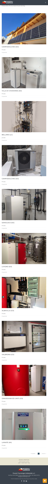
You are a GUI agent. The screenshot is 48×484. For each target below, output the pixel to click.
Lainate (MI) (7, 442)
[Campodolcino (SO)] (24, 28)
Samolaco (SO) (8, 223)
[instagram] (24, 481)
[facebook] (21, 481)
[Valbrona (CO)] (24, 336)
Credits (36, 478)
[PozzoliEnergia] (7, 1)
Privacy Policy (31, 478)
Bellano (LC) (7, 135)
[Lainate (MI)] (24, 424)
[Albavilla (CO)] (24, 292)
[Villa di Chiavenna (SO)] (24, 72)
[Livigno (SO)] (24, 248)
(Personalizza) (26, 478)
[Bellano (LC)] (24, 116)
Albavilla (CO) (8, 310)
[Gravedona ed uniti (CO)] (24, 380)
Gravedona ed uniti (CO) (12, 398)
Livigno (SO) (7, 266)
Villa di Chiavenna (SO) (12, 91)
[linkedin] (26, 481)
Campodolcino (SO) (10, 47)
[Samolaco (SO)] (24, 204)
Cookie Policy (21, 478)
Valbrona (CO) (8, 354)
